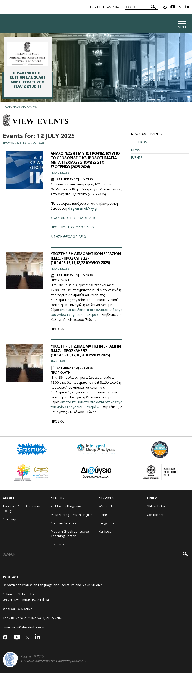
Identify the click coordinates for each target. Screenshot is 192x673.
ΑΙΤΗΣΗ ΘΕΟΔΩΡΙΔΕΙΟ (68, 236)
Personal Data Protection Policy (22, 508)
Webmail (105, 506)
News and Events (24, 107)
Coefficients (156, 515)
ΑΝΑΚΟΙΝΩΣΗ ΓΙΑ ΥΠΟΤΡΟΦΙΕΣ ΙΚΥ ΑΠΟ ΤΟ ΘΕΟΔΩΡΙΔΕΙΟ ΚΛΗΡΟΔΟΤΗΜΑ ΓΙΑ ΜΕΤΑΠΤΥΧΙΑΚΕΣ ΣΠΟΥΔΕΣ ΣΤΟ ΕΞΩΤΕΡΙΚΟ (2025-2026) (85, 160)
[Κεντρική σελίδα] (27, 54)
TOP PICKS (139, 142)
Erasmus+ (58, 544)
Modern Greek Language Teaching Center (70, 533)
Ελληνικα (112, 7)
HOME (7, 107)
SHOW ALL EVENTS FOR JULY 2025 (23, 142)
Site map (9, 519)
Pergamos (106, 523)
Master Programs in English (71, 515)
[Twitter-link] (180, 7)
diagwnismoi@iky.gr (83, 208)
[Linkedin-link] (187, 7)
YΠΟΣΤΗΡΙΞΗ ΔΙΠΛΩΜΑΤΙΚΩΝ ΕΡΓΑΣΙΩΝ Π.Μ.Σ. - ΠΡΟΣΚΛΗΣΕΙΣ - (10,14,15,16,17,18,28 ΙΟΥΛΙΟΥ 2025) (86, 258)
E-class (104, 515)
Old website (156, 506)
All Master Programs (66, 506)
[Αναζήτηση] (153, 7)
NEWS (135, 149)
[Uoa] (10, 659)
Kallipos (105, 531)
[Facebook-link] (165, 7)
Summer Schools (63, 523)
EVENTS (137, 157)
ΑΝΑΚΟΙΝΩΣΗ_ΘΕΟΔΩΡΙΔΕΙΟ (74, 218)
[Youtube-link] (172, 7)
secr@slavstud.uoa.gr (28, 627)
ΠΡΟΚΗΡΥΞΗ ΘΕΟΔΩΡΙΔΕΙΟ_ (73, 227)
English (95, 7)
